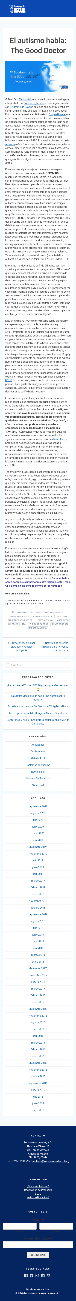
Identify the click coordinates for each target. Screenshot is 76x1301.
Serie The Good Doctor (20, 620)
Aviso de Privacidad (38, 1197)
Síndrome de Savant (21, 107)
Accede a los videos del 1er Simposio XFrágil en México (38, 706)
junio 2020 (38, 826)
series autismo (44, 620)
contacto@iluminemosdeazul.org (50, 1161)
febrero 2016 (38, 1049)
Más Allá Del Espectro (38, 778)
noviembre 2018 (38, 900)
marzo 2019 (38, 880)
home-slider (38, 771)
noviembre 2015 (38, 1069)
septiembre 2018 (38, 914)
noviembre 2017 (38, 975)
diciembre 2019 (38, 846)
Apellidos (56, 1231)
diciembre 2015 (38, 1063)
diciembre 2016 (38, 1009)
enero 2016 (38, 1056)
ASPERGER (21, 612)
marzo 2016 (38, 1042)
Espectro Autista (53, 612)
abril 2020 (38, 840)
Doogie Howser (57, 114)
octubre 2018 (38, 907)
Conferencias (38, 751)
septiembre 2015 (38, 1083)
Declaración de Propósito (38, 1190)
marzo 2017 (38, 988)
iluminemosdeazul (43, 616)
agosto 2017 (38, 982)
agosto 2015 (38, 1090)
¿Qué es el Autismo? (38, 1186)
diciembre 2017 (38, 968)
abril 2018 (38, 948)
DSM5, (9, 380)
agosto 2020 (38, 813)
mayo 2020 (38, 833)
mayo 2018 (38, 941)
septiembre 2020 (38, 806)
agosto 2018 (38, 921)
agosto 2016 (38, 1022)
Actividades (38, 744)
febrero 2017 (38, 995)
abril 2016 (38, 1036)
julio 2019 (38, 860)
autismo (35, 612)
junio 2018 (38, 934)
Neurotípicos (60, 439)
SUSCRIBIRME (38, 1255)
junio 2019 (38, 867)
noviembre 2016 (38, 1015)
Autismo (10, 144)
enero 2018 (38, 961)
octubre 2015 (38, 1076)
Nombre (38, 1220)
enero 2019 (38, 894)
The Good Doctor (39, 624)
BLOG (38, 1193)
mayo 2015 (38, 1110)
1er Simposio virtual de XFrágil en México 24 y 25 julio (38, 713)
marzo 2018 (38, 954)
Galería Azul (38, 758)
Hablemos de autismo (38, 765)
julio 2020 (38, 819)
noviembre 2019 (38, 853)
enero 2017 (38, 1002)
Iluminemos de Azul (19, 616)
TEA (24, 624)
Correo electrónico (38, 1238)
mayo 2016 (38, 1029)
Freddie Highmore (34, 103)
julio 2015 (38, 1096)
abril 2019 (38, 873)
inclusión (62, 616)
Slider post (38, 785)
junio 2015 (38, 1103)
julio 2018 (38, 927)
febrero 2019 (38, 887)
